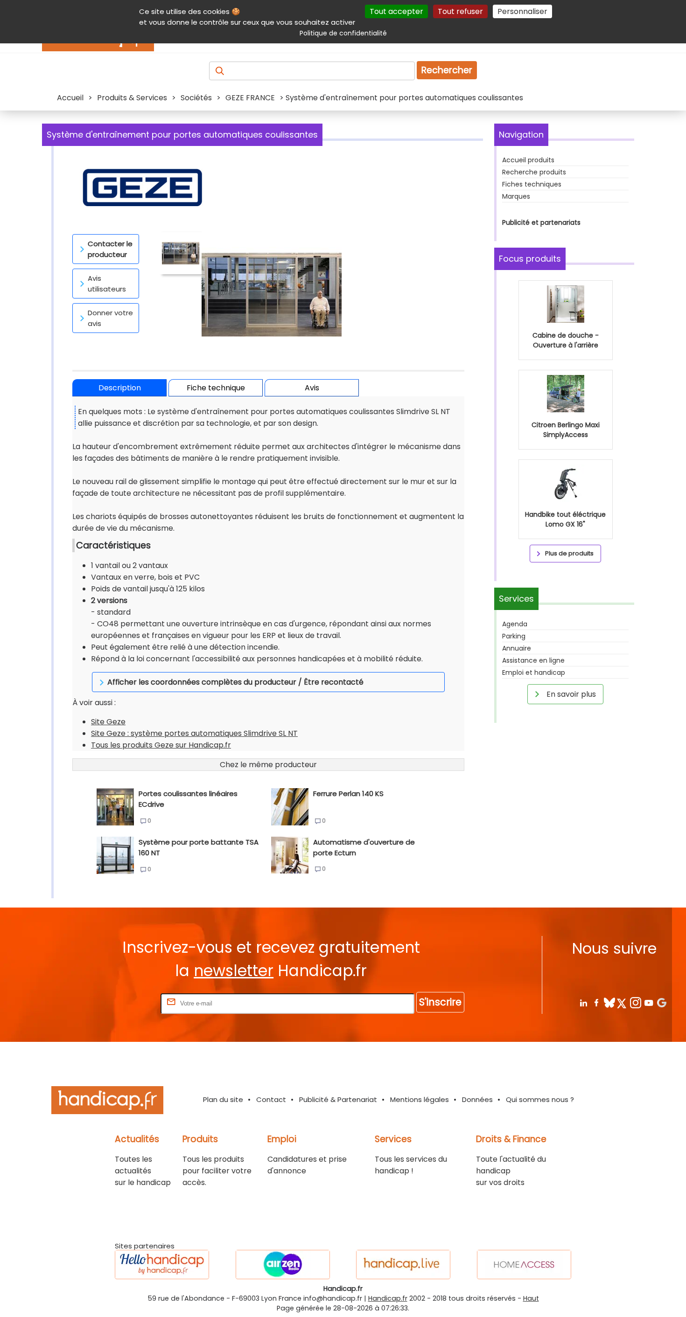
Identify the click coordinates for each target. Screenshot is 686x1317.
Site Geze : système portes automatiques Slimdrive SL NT (194, 733)
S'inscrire (440, 1002)
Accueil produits (528, 160)
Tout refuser (460, 11)
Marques (516, 196)
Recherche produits (534, 172)
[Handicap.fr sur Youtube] (648, 1002)
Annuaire (516, 648)
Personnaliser (522, 11)
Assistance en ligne (533, 660)
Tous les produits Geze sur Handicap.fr (161, 745)
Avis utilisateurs (107, 283)
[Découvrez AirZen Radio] (283, 1264)
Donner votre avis (110, 318)
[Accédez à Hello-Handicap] (162, 1264)
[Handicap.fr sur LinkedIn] (583, 1002)
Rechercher (446, 70)
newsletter (233, 971)
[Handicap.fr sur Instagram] (635, 1002)
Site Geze (108, 721)
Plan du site (223, 1099)
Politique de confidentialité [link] (343, 33)
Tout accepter (396, 11)
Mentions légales (419, 1099)
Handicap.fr (387, 1298)
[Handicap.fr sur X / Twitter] (622, 1002)
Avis (312, 387)
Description (119, 387)
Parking (513, 636)
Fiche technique (216, 387)
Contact (271, 1099)
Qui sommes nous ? (540, 1099)
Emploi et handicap (533, 672)
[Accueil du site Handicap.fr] (107, 1101)
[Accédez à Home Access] (524, 1264)
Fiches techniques (531, 184)
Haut (531, 1298)
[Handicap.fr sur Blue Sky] (609, 1002)
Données (477, 1099)
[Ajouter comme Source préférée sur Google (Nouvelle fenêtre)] (661, 1002)
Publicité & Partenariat (338, 1099)
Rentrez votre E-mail (121, 1003)
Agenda (514, 624)
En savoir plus (570, 694)
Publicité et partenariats (541, 222)
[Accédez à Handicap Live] (403, 1264)
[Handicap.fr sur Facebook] (596, 1002)
